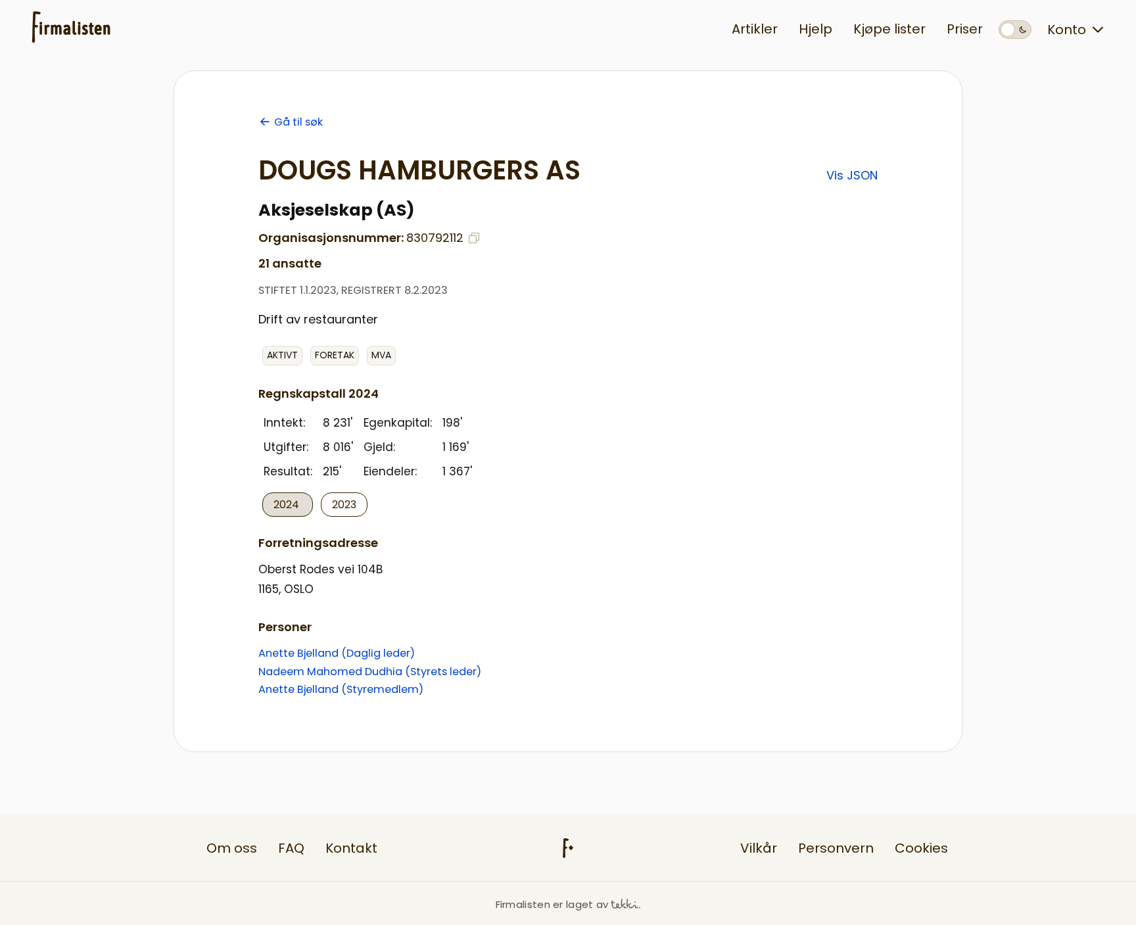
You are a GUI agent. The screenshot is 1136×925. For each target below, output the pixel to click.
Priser (965, 29)
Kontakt (351, 848)
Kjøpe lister (889, 29)
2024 (287, 504)
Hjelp (815, 29)
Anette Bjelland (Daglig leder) (336, 653)
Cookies (921, 848)
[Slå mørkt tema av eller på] (1015, 29)
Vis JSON (852, 175)
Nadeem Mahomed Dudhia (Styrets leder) (369, 671)
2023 (344, 504)
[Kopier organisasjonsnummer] (474, 238)
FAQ (291, 848)
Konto (1066, 29)
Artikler (755, 29)
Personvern (836, 848)
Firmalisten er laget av (552, 904)
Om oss (231, 848)
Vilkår (758, 848)
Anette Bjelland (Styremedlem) (340, 689)
